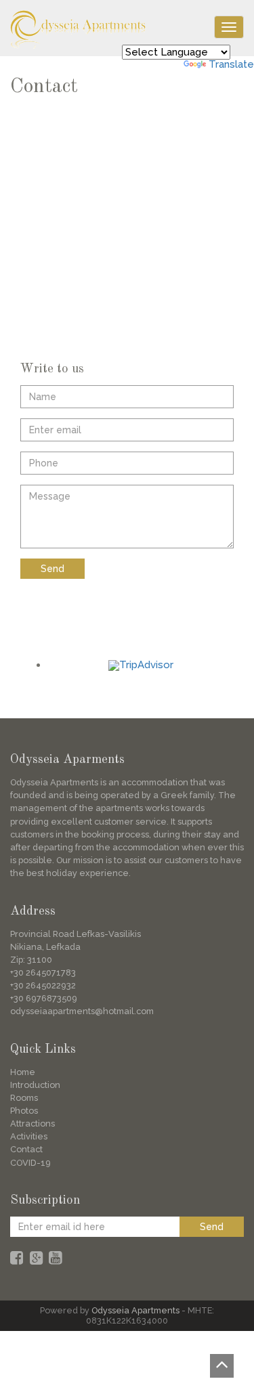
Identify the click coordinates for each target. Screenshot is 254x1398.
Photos (24, 1111)
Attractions (32, 1123)
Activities (28, 1136)
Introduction (35, 1085)
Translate (231, 64)
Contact (26, 1149)
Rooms (24, 1098)
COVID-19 (30, 1163)
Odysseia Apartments (135, 1310)
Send (52, 568)
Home (22, 1072)
